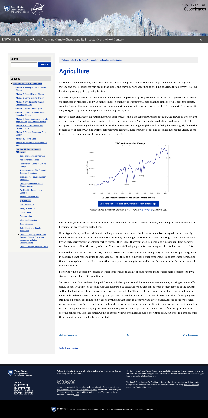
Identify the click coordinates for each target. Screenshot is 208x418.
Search (44, 64)
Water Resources (190, 335)
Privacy (103, 409)
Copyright (153, 409)
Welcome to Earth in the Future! (75, 60)
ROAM (76, 395)
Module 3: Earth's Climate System (30, 98)
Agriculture (25, 201)
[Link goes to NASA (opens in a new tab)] (38, 9)
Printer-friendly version (68, 348)
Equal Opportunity (141, 409)
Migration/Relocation (28, 220)
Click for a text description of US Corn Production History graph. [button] (128, 204)
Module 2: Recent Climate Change (30, 94)
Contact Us (130, 387)
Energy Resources (27, 208)
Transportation (26, 216)
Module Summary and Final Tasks (34, 246)
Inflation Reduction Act (68, 335)
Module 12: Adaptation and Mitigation (106, 60)
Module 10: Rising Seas (26, 139)
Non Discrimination (114, 409)
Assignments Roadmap (29, 160)
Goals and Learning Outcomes (32, 156)
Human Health (25, 212)
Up (128, 335)
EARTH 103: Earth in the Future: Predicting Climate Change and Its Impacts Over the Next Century (63, 39)
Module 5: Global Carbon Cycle (29, 108)
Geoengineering (26, 224)
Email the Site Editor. (143, 387)
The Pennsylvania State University (85, 409)
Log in (201, 39)
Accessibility (128, 409)
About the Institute (191, 385)
